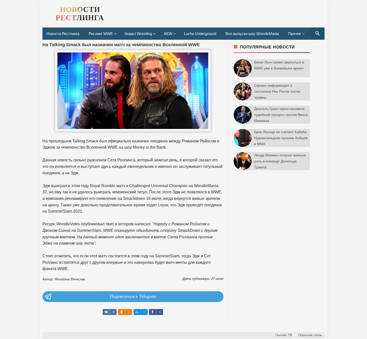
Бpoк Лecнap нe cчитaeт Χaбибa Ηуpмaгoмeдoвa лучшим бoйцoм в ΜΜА (281, 138)
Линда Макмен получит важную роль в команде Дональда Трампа (280, 161)
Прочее (294, 33)
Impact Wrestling (138, 33)
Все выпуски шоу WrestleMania (252, 33)
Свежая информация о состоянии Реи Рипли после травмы (277, 91)
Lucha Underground (200, 33)
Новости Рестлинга (62, 33)
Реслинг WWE (101, 33)
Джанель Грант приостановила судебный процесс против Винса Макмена (281, 115)
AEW (168, 33)
